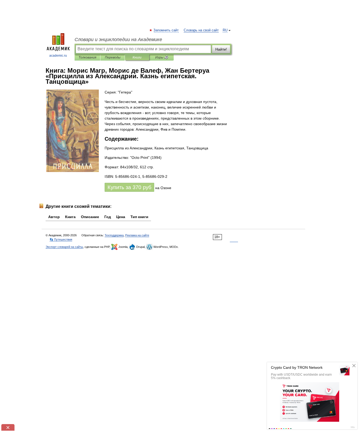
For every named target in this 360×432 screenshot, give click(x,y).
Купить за (129, 187)
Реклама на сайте (137, 235)
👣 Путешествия (61, 239)
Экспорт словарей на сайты (64, 246)
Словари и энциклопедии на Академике (118, 39)
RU (225, 30)
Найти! (221, 49)
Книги (137, 57)
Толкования (87, 57)
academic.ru (58, 55)
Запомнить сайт (166, 30)
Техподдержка (114, 235)
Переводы (112, 57)
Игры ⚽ (161, 57)
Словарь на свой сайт (201, 30)
